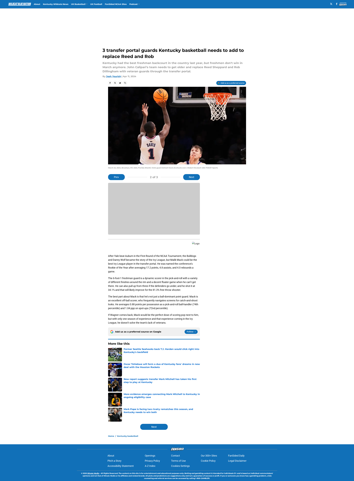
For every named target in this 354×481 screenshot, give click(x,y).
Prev (116, 177)
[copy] (125, 83)
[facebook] (336, 4)
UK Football (96, 4)
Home (111, 436)
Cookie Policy (208, 460)
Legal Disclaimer (237, 460)
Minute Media (93, 473)
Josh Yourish (113, 76)
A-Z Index (150, 465)
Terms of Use (178, 460)
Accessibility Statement (121, 465)
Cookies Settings (180, 465)
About (37, 4)
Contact (175, 455)
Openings (150, 455)
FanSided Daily (236, 455)
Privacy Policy (152, 460)
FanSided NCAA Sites (116, 4)
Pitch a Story (114, 460)
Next (191, 177)
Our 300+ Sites (209, 455)
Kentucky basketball (127, 436)
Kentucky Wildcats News (55, 4)
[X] (331, 4)
